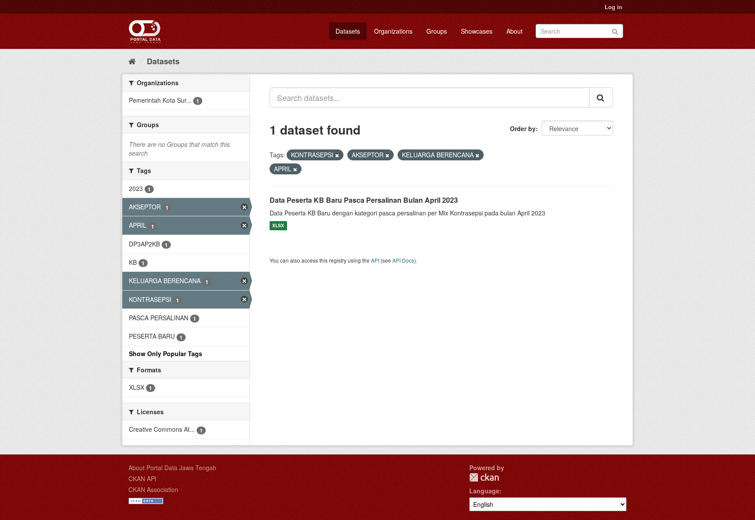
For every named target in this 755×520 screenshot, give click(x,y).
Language (484, 490)
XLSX (278, 225)
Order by (523, 128)
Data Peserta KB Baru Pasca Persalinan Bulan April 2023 (364, 200)
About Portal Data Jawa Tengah (172, 467)
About (514, 31)
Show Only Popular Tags (165, 353)
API (375, 260)
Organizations (393, 31)
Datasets (348, 31)
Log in (613, 7)
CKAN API (142, 478)
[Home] (132, 60)
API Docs (403, 260)
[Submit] (615, 30)
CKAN (484, 477)
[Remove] (337, 155)
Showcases (476, 31)
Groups (436, 31)
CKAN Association (153, 489)
